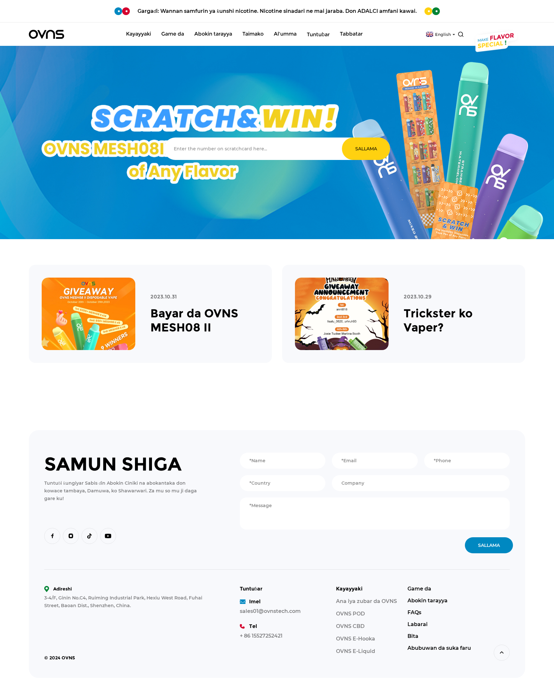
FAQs (414, 612)
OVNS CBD (350, 626)
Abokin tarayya (427, 601)
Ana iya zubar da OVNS (366, 601)
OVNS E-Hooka (355, 639)
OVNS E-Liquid (355, 651)
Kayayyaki (349, 589)
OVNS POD (350, 614)
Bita (412, 636)
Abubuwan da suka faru (439, 648)
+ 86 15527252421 (261, 636)
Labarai (417, 624)
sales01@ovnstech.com (270, 611)
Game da (419, 589)
